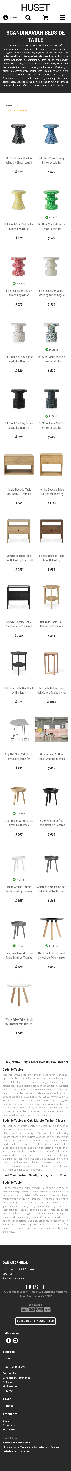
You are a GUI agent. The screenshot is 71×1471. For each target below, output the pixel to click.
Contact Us (9, 1373)
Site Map (25, 1451)
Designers (9, 1425)
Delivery (8, 1382)
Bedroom (12, 105)
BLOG (6, 1420)
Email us (7, 1273)
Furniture (9, 1429)
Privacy (55, 1447)
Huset (6, 1358)
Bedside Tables (17, 110)
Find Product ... (12, 1386)
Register (8, 1405)
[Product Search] (28, 17)
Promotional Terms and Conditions (25, 1447)
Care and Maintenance (16, 1377)
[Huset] (35, 7)
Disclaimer (10, 1451)
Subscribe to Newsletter (35, 1321)
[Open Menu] (62, 17)
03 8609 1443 (24, 1268)
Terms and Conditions (16, 1442)
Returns (8, 1390)
